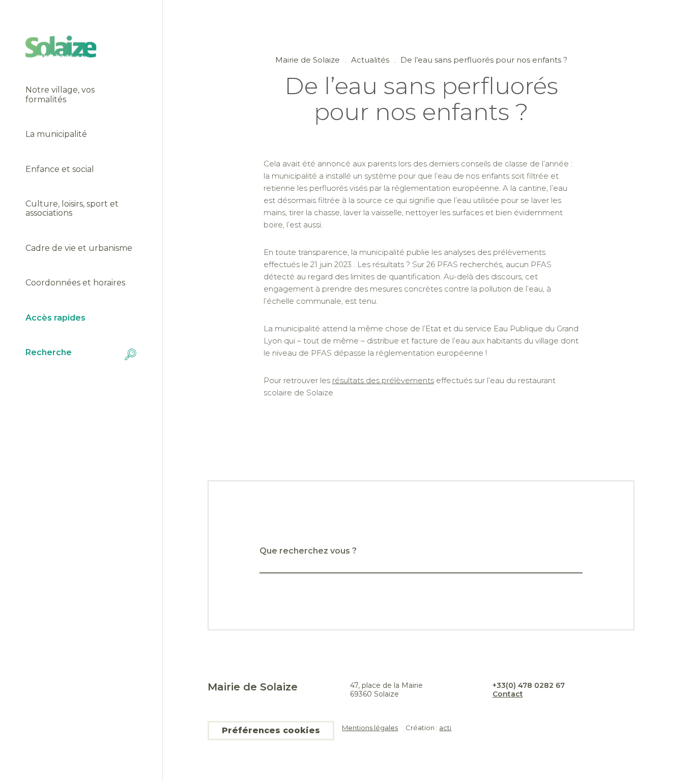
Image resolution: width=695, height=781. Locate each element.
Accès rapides (55, 318)
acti (445, 728)
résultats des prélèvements (383, 380)
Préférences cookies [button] (271, 730)
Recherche (48, 352)
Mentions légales (370, 728)
